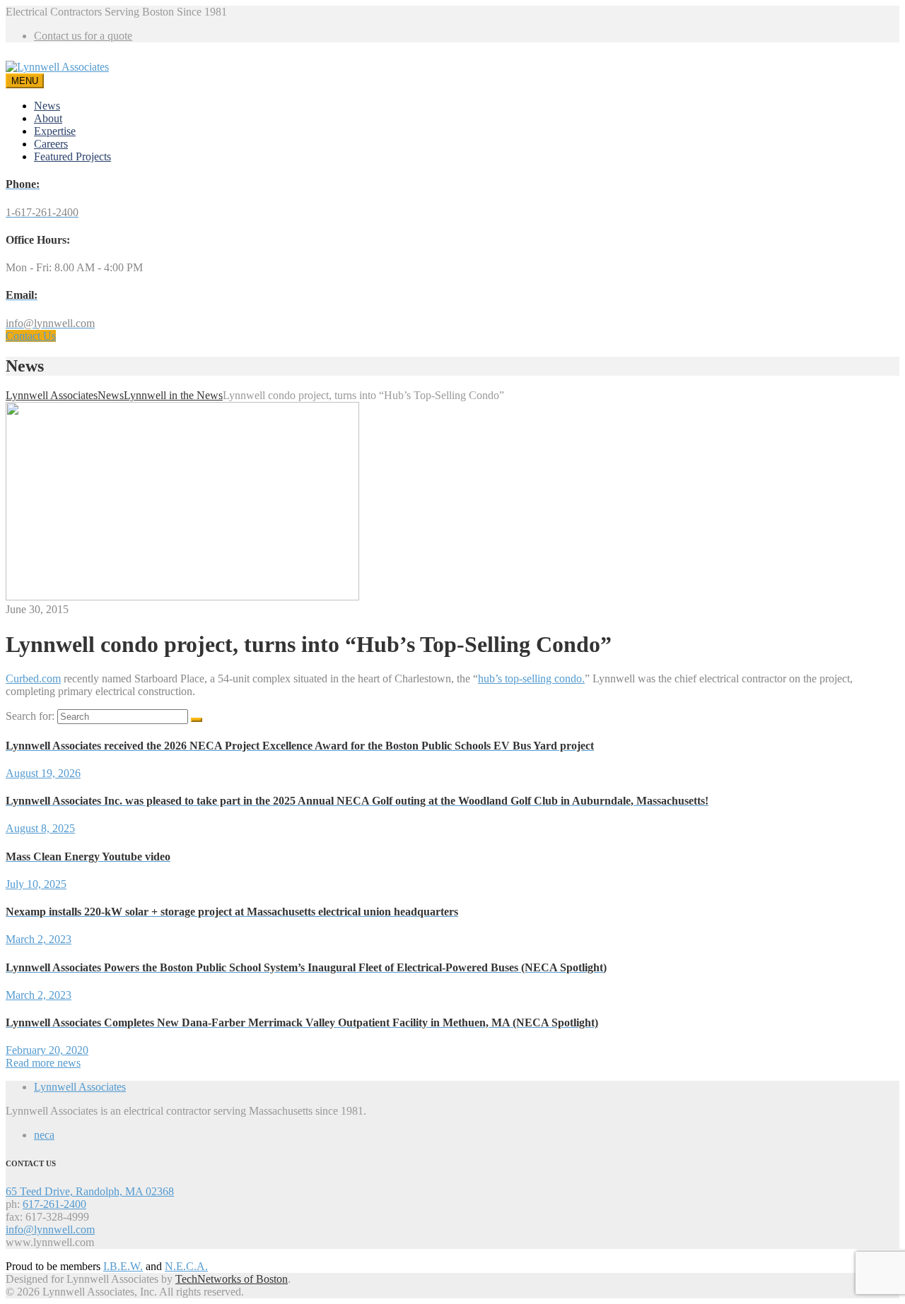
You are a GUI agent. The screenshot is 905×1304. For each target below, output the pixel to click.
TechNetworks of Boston (231, 1279)
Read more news (43, 1063)
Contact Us (31, 336)
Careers (51, 144)
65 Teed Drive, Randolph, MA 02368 (90, 1191)
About (48, 118)
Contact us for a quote (83, 36)
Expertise (55, 131)
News (47, 106)
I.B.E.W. (123, 1266)
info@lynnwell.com (50, 1229)
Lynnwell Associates (80, 1087)
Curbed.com (33, 678)
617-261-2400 (54, 1204)
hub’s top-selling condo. (531, 678)
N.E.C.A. (186, 1266)
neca (44, 1135)
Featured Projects (72, 156)
